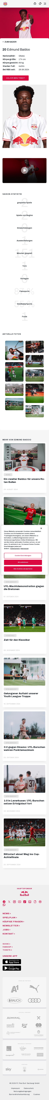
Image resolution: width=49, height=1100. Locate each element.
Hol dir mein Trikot (15, 78)
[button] (24, 170)
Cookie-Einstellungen (23, 555)
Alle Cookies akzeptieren (23, 569)
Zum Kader (10, 42)
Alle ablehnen (23, 562)
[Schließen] (41, 528)
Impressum (24, 548)
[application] (24, 170)
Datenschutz (15, 548)
